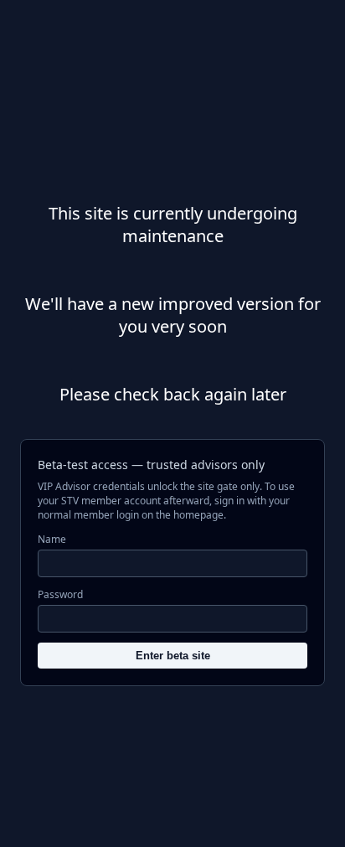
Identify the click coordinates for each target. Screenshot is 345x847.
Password (60, 594)
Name (52, 539)
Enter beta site (173, 655)
